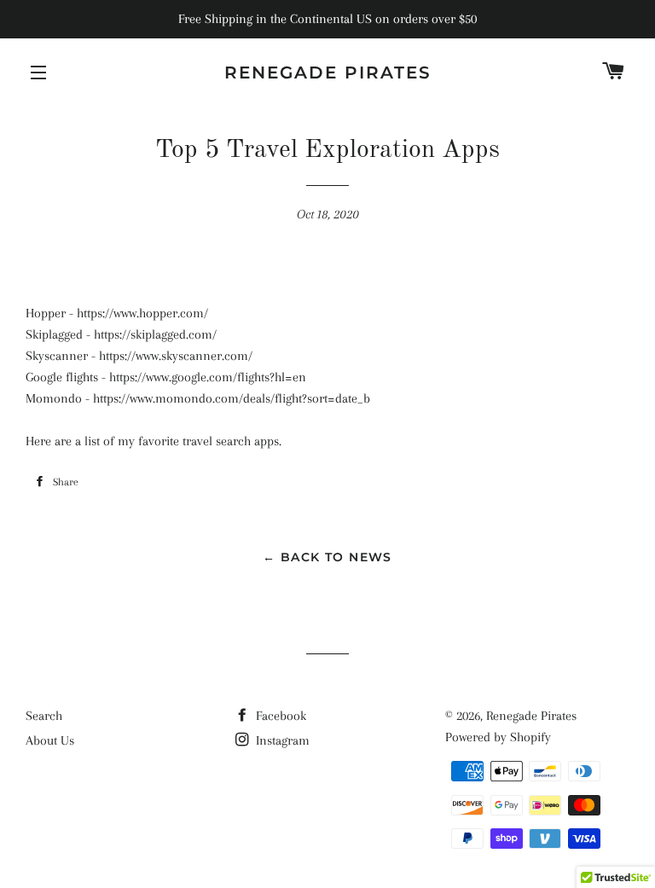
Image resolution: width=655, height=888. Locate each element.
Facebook (279, 715)
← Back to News (327, 557)
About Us (50, 740)
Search (44, 715)
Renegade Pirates (328, 72)
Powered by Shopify (498, 737)
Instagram (281, 740)
